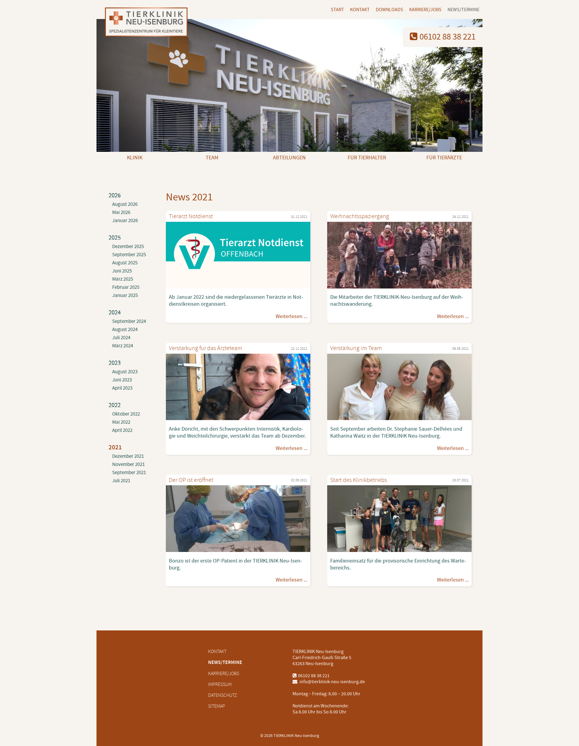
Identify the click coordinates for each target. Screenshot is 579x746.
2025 (115, 238)
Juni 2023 (122, 380)
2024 (115, 312)
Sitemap (216, 706)
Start (337, 10)
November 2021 (128, 464)
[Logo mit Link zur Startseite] (143, 23)
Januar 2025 (125, 295)
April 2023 (122, 388)
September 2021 (129, 472)
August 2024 (125, 329)
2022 (115, 405)
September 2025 (129, 254)
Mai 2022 (121, 422)
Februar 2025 (125, 287)
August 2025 (125, 263)
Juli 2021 (121, 480)
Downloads (389, 10)
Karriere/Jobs (425, 10)
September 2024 (129, 321)
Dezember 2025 (128, 246)
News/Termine (463, 10)
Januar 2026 (125, 220)
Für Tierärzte (444, 157)
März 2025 (122, 279)
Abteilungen (289, 157)
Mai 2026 (121, 212)
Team (212, 157)
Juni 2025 (122, 271)
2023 (115, 363)
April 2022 (122, 430)
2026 (115, 195)
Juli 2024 (121, 337)
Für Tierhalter (367, 157)
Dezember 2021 (128, 456)
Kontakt (360, 10)
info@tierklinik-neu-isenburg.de (332, 682)
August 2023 (125, 371)
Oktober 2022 (126, 414)
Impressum (220, 684)
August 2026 (125, 204)
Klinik (134, 157)
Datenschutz (222, 695)
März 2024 (122, 346)
